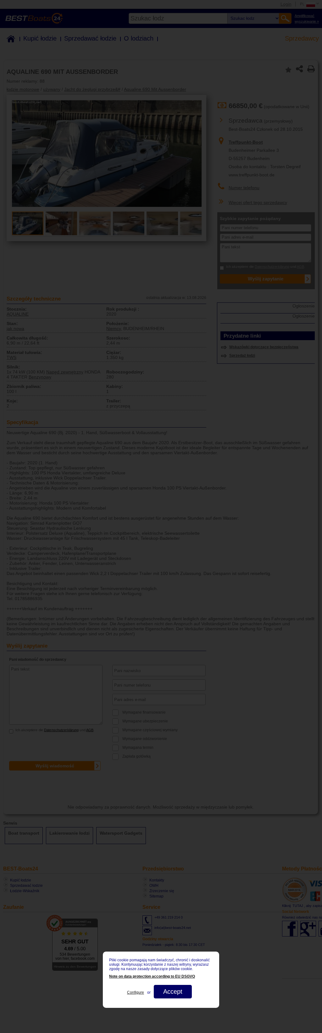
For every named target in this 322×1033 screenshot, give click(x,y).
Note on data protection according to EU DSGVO (152, 976)
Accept (172, 991)
